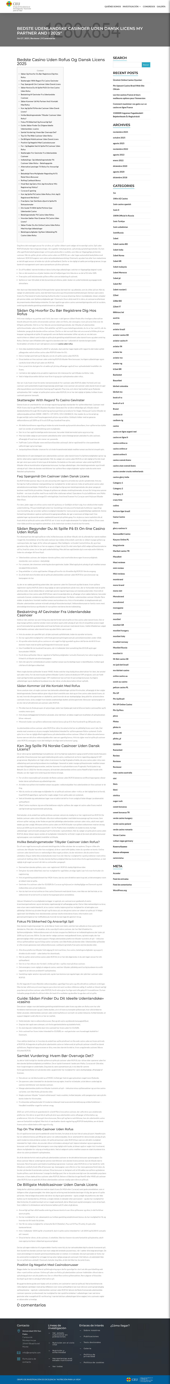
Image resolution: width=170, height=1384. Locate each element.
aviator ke (117, 352)
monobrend (118, 602)
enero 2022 (118, 160)
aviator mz (118, 358)
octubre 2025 (119, 137)
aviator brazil (119, 329)
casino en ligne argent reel (125, 431)
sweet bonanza (120, 807)
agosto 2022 (118, 154)
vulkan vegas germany (123, 841)
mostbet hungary (121, 630)
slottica (116, 795)
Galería (161, 6)
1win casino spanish (122, 204)
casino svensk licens (122, 460)
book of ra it (118, 403)
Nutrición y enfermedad (59, 1351)
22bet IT (117, 306)
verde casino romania (122, 829)
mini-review (118, 568)
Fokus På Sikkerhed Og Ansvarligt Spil (36, 122)
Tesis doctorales (92, 1342)
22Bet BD (117, 301)
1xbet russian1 (120, 289)
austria (116, 318)
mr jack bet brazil (120, 664)
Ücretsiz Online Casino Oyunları (127, 80)
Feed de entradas (121, 879)
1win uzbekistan (120, 227)
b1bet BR (117, 369)
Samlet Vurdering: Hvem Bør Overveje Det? (39, 132)
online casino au (120, 676)
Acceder (116, 873)
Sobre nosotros (92, 1330)
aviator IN (117, 346)
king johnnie (118, 545)
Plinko (116, 721)
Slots (115, 784)
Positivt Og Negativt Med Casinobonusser (38, 142)
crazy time (117, 500)
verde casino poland (122, 824)
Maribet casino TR (121, 551)
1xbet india (118, 250)
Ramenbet (117, 750)
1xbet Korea (118, 255)
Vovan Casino (119, 835)
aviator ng (117, 363)
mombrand (118, 579)
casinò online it (120, 454)
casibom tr (118, 414)
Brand (116, 409)
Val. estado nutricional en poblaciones (60, 1335)
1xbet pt (117, 278)
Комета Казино (120, 846)
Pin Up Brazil (118, 699)
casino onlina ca (120, 443)
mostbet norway (120, 642)
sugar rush (118, 801)
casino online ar (120, 448)
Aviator (116, 323)
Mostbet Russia (120, 647)
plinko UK (117, 733)
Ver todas (57, 1366)
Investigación (130, 6)
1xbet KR (117, 261)
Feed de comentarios (122, 884)
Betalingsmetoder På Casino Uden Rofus (37, 215)
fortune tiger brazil (121, 511)
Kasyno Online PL (121, 539)
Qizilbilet (117, 744)
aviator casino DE (121, 335)
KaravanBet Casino (121, 534)
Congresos (149, 6)
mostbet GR (118, 625)
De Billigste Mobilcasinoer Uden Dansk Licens (40, 139)
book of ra (117, 397)
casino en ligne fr (120, 437)
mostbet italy (119, 636)
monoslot (117, 613)
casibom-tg (118, 420)
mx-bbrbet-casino (121, 670)
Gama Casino (119, 517)
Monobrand (118, 596)
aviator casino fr (120, 340)
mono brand (118, 585)
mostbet (117, 619)
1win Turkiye (119, 221)
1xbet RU (117, 284)
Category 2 (118, 488)
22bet (115, 295)
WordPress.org (120, 890)
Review (116, 755)
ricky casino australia (122, 772)
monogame (118, 608)
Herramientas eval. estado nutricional (62, 1359)
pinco (115, 716)
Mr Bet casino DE (121, 659)
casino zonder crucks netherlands (128, 471)
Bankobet (117, 375)
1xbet (115, 238)
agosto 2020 (118, 172)
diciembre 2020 (120, 166)
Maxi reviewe (119, 562)
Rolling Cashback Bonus (31, 180)
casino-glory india (121, 477)
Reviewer (35, 38)
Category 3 (118, 494)
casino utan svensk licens (124, 466)
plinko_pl (117, 738)
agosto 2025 (118, 143)
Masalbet (117, 556)
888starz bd (118, 312)
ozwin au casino (120, 681)
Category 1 (118, 483)
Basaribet (117, 380)
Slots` (115, 789)
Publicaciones (91, 1336)
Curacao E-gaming (28, 191)
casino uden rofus (65, 344)
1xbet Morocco (120, 272)
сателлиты (118, 858)
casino (116, 426)
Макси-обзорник (121, 852)
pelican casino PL (120, 687)
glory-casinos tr (120, 528)
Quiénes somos (113, 6)
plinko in (117, 727)
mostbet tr (118, 653)
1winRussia (118, 232)
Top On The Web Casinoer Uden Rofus (36, 136)
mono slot (117, 591)
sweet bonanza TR (121, 812)
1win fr (116, 210)
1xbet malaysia (120, 267)
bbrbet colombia (120, 386)
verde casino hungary (122, 818)
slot (114, 778)
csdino (116, 505)
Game (115, 522)
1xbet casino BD (120, 244)
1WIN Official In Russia (123, 215)
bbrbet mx (117, 392)
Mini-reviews (119, 574)
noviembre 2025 (120, 132)
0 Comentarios (48, 38)
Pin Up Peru (118, 710)
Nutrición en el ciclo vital (63, 1344)
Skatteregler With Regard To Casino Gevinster (39, 81)
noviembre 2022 (120, 149)
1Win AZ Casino (120, 198)
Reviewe (117, 761)
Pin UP (116, 693)
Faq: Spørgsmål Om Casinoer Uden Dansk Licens (41, 84)
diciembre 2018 (120, 177)
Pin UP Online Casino (122, 704)
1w (114, 193)
